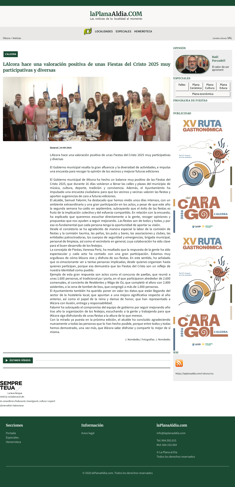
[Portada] (87, 31)
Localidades (104, 31)
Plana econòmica (202, 94)
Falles (181, 85)
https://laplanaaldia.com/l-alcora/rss (195, 373)
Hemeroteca (143, 31)
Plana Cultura (209, 86)
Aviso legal (87, 433)
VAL (229, 38)
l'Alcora (6, 38)
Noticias (17, 38)
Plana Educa (223, 86)
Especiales (123, 31)
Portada (11, 433)
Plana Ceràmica (196, 86)
